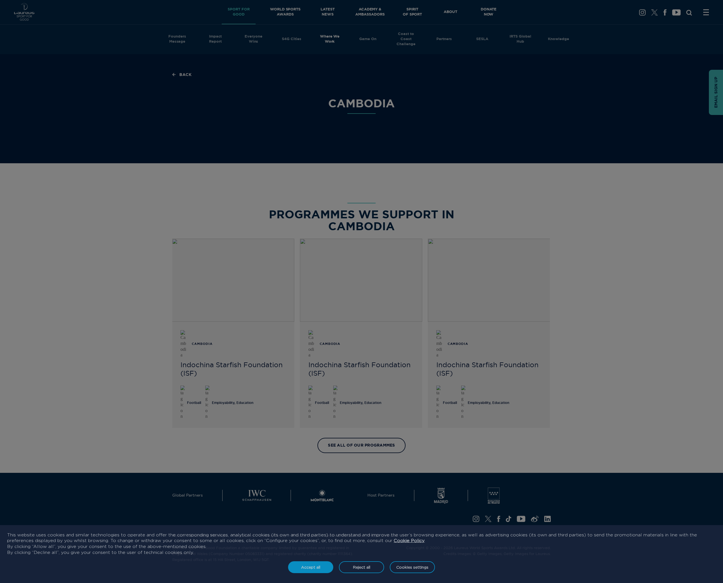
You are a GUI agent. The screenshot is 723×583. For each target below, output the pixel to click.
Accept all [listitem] (310, 567)
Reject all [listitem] (361, 567)
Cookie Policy (409, 540)
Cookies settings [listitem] (412, 567)
